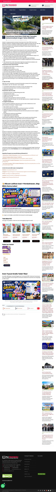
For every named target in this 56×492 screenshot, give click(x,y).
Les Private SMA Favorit (5, 259)
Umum (7, 314)
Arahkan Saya (42, 474)
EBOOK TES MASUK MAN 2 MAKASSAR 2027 (6, 235)
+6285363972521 (7, 469)
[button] (39, 233)
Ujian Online (42, 9)
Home (5, 9)
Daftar (52, 1)
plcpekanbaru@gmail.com (9, 470)
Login (47, 1)
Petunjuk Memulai (27, 459)
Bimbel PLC (12, 490)
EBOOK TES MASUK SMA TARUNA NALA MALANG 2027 (36, 235)
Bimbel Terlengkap (19, 314)
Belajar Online (12, 9)
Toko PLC (26, 471)
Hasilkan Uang (27, 474)
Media (5, 13)
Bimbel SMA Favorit (11, 314)
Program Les (26, 466)
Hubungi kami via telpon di (48, 4)
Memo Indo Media (5, 491)
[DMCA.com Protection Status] (7, 475)
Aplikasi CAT (26, 469)
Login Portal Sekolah (28, 476)
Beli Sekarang (7, 241)
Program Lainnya (32, 9)
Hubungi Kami (27, 464)
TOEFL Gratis (12, 13)
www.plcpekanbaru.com (16, 469)
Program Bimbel (22, 9)
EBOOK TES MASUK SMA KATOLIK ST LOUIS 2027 (16, 235)
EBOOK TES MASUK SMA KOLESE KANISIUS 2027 (26, 235)
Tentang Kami (27, 461)
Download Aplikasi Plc (35, 4)
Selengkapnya (7, 265)
